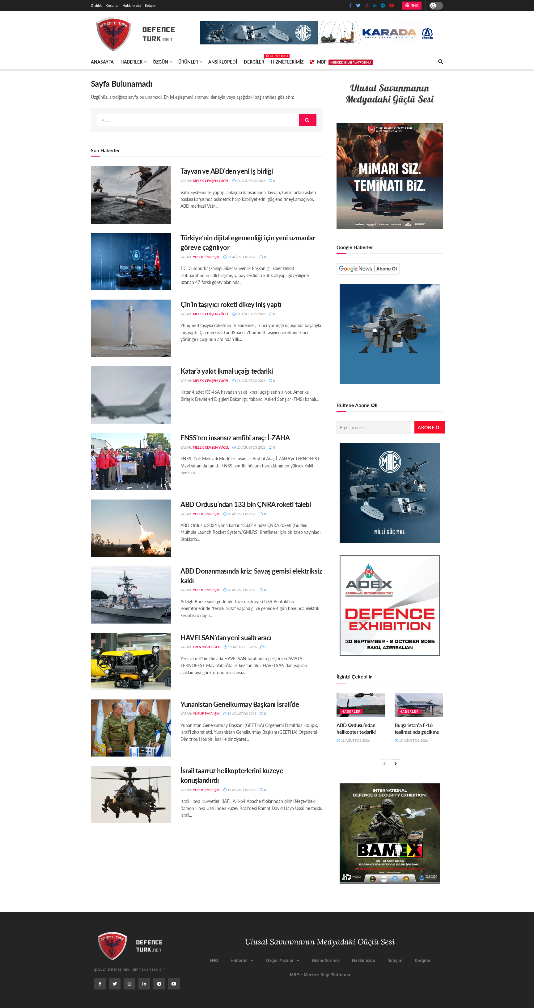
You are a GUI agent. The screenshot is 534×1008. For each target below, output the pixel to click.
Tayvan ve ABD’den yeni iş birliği (226, 171)
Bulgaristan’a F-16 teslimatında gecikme (417, 728)
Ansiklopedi (222, 62)
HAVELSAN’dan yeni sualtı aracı (226, 637)
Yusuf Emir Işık (206, 257)
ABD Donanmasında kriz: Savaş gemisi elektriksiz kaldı (251, 575)
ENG (414, 5)
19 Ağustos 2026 (242, 647)
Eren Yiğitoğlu (206, 647)
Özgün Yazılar (280, 960)
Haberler (131, 62)
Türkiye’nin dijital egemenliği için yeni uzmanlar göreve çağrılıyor (247, 242)
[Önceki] (384, 763)
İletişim (150, 5)
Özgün (160, 62)
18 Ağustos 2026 (355, 740)
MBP (344, 62)
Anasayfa (102, 62)
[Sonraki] (395, 763)
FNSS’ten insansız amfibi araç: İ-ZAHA (235, 437)
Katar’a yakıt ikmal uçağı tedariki (226, 371)
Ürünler (188, 62)
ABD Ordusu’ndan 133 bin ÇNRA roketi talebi (245, 504)
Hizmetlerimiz (287, 62)
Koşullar (112, 5)
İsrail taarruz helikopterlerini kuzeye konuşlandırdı (231, 775)
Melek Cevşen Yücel (211, 180)
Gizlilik (96, 5)
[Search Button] (307, 120)
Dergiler (254, 61)
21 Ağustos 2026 (250, 180)
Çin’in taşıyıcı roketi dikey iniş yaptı (231, 304)
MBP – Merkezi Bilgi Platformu (320, 974)
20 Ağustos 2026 (250, 447)
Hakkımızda (131, 5)
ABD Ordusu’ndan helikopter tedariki (356, 728)
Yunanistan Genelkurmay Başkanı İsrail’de (239, 704)
